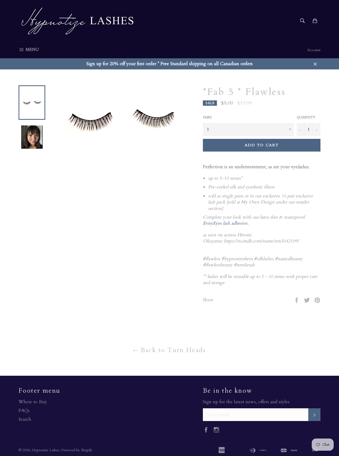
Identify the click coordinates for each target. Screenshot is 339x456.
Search (25, 419)
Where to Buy (33, 402)
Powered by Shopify (76, 450)
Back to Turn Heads (172, 350)
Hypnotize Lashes (45, 450)
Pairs (207, 117)
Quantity (306, 117)
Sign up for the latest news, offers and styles (246, 402)
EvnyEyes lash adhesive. (225, 223)
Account (313, 49)
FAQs (24, 411)
